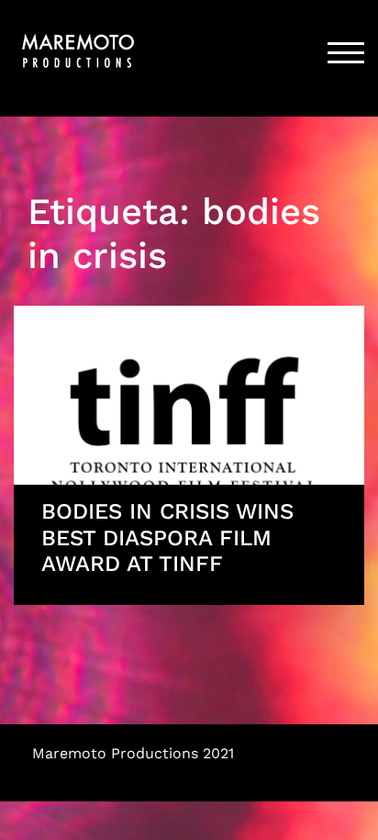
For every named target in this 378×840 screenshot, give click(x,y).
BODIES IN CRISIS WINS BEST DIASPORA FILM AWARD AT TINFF (167, 537)
